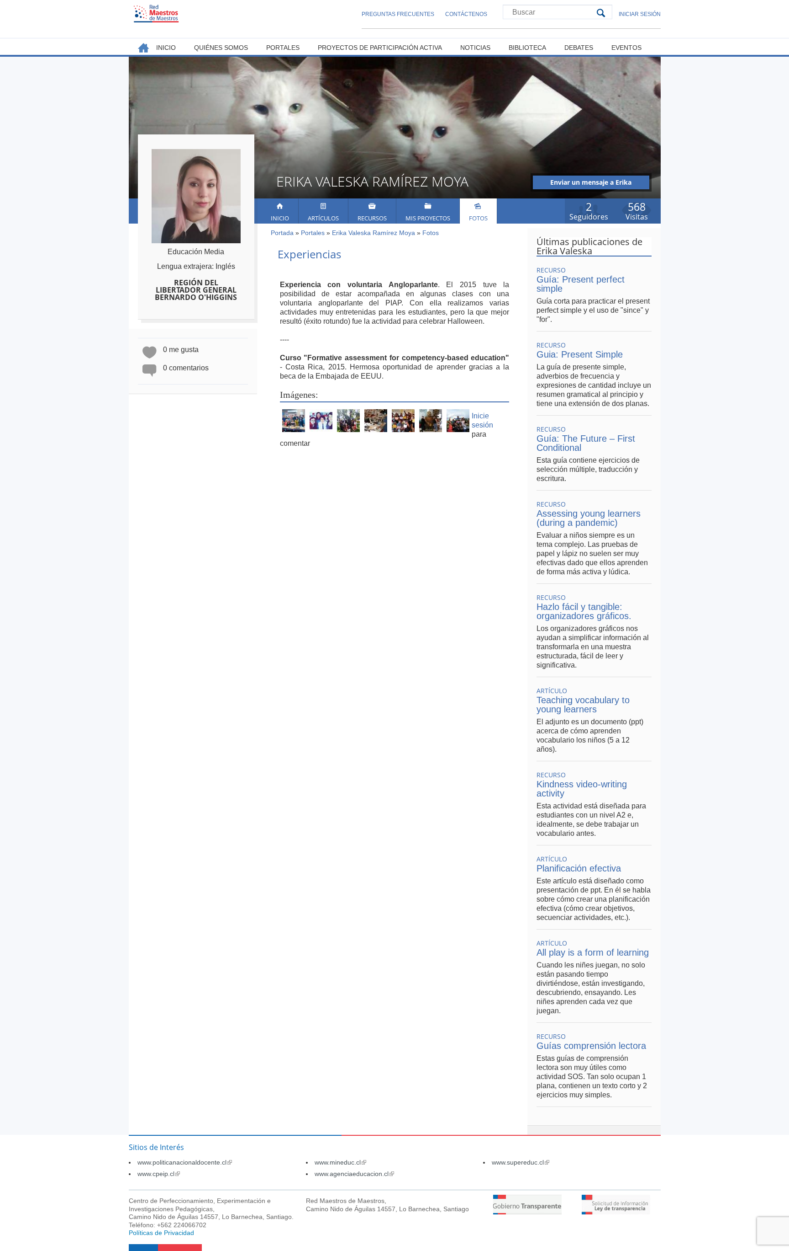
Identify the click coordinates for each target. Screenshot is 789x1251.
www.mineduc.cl (340, 1162)
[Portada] (156, 13)
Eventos (626, 47)
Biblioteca (527, 47)
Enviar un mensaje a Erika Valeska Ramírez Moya (590, 183)
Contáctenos (466, 14)
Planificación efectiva (579, 868)
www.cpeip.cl (158, 1173)
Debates (578, 47)
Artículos (323, 218)
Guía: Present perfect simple (581, 284)
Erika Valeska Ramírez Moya (373, 232)
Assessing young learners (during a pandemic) (589, 518)
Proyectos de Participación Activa (380, 47)
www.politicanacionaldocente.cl (184, 1162)
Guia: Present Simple (580, 354)
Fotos (478, 218)
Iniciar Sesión (640, 14)
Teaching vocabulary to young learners (583, 704)
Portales (313, 232)
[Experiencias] (293, 429)
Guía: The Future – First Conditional (586, 443)
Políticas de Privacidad (161, 1232)
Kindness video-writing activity (582, 788)
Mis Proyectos (427, 218)
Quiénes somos (221, 47)
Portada (282, 232)
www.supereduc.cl (520, 1162)
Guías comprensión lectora (591, 1046)
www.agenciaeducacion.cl (354, 1173)
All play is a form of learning (593, 952)
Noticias (475, 47)
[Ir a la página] (527, 1212)
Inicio (280, 218)
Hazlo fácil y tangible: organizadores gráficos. (584, 611)
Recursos (372, 218)
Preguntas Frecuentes (398, 14)
